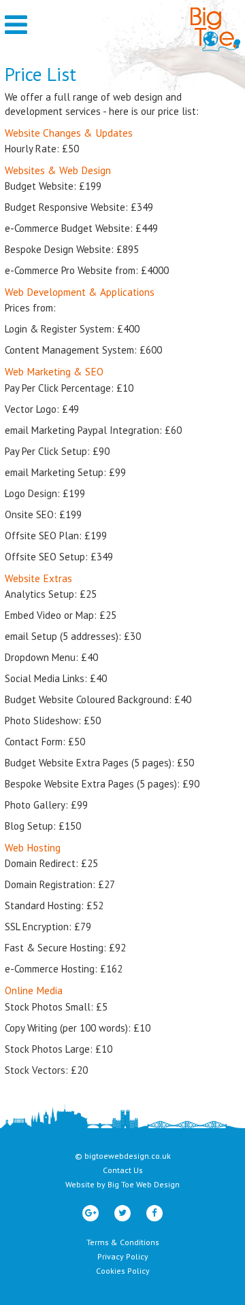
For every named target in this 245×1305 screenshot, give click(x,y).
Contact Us (123, 1170)
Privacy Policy (122, 1256)
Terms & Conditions (122, 1242)
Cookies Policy (123, 1271)
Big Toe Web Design (144, 1184)
